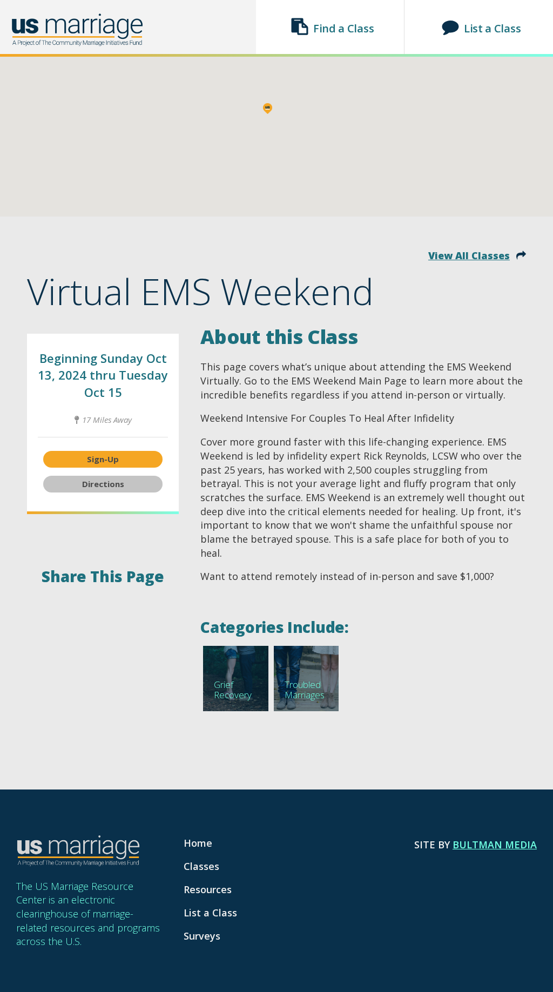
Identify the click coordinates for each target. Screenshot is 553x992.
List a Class (492, 28)
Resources (208, 889)
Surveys (202, 935)
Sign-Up (103, 459)
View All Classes (469, 255)
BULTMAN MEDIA (495, 844)
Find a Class (343, 28)
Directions (103, 483)
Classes (201, 866)
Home (198, 842)
